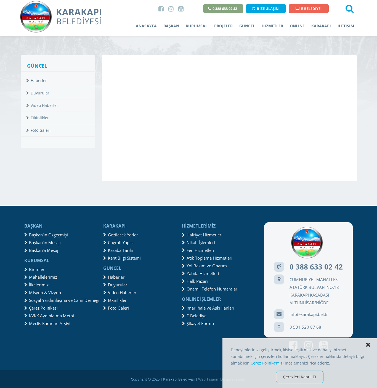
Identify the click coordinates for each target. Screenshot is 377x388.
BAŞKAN (171, 25)
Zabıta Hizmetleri (203, 273)
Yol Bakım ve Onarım (207, 265)
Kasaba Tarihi (120, 250)
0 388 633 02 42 (225, 8)
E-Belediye (196, 315)
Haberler (39, 80)
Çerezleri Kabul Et (299, 376)
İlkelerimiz (39, 284)
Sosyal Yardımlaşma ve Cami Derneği (64, 300)
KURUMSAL (197, 25)
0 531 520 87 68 (305, 327)
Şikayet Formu (200, 323)
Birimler (36, 269)
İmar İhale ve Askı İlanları (210, 308)
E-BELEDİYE (310, 8)
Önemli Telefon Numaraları (212, 289)
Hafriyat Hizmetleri (204, 234)
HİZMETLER (272, 25)
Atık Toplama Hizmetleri (209, 258)
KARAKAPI (321, 25)
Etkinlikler (40, 117)
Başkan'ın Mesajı (45, 242)
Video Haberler (44, 105)
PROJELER (223, 25)
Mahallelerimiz (43, 277)
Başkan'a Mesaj (43, 250)
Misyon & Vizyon (45, 292)
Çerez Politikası (43, 308)
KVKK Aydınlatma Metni (51, 315)
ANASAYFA (146, 25)
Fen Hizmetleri (200, 250)
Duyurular (40, 93)
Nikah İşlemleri (201, 242)
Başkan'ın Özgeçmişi (48, 234)
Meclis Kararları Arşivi (49, 323)
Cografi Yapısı (121, 242)
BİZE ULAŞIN (268, 8)
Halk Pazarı (197, 281)
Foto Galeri (41, 130)
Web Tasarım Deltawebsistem (222, 379)
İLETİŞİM (346, 25)
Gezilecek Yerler (123, 234)
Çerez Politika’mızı (267, 363)
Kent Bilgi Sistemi (124, 258)
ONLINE (297, 25)
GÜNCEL (247, 25)
